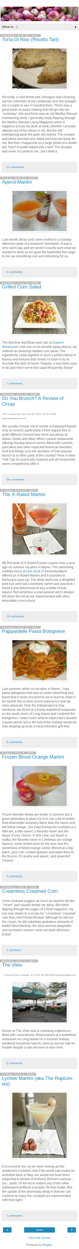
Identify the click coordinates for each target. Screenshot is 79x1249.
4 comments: (14, 271)
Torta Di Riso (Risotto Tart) (30, 39)
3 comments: (14, 876)
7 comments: (14, 383)
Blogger (47, 1244)
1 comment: (14, 950)
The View (12, 965)
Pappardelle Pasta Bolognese (33, 631)
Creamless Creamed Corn (30, 891)
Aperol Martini (17, 182)
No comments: (15, 479)
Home (39, 1230)
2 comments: (14, 1063)
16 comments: (15, 616)
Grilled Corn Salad (21, 286)
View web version (39, 1237)
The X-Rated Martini (23, 494)
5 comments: (14, 742)
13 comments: (15, 167)
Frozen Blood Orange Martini (33, 757)
